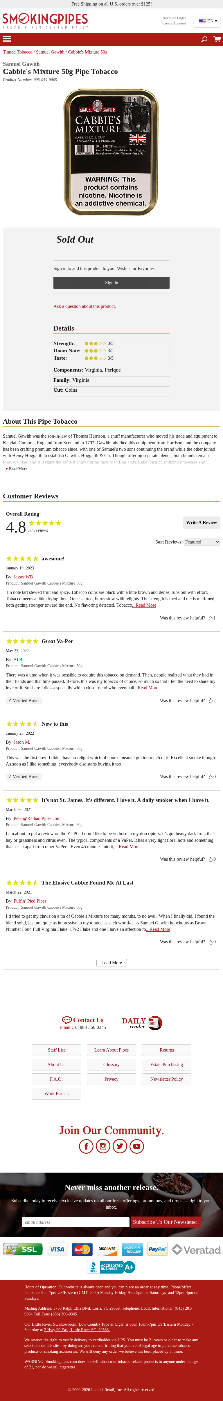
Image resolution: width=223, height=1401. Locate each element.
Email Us (68, 1027)
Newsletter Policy (166, 1079)
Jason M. (22, 742)
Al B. (18, 659)
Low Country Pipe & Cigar (101, 1324)
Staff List (56, 1049)
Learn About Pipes (111, 1049)
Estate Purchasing (166, 1064)
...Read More (144, 605)
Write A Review (201, 522)
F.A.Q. (56, 1079)
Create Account (174, 23)
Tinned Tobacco (18, 51)
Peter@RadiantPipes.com (37, 818)
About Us (56, 1064)
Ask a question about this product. (84, 306)
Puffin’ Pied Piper (30, 901)
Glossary (111, 1064)
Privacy (111, 1079)
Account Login (174, 18)
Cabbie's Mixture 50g (87, 51)
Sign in (111, 282)
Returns (167, 1049)
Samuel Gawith (50, 51)
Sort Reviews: (169, 541)
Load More (111, 962)
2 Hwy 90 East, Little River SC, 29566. (77, 1330)
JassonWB (23, 576)
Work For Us (56, 1093)
